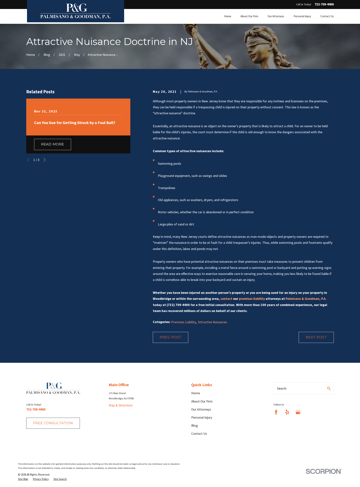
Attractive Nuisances (212, 322)
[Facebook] (276, 412)
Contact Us (199, 433)
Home (195, 393)
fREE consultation (53, 423)
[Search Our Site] (329, 388)
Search (281, 388)
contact (226, 298)
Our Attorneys (201, 409)
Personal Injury (201, 417)
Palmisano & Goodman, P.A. (306, 298)
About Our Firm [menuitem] (249, 16)
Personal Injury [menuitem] (302, 16)
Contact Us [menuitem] (327, 16)
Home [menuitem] (227, 16)
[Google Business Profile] (298, 412)
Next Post (316, 337)
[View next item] (44, 160)
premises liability (252, 298)
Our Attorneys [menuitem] (276, 16)
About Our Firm (202, 401)
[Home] (75, 11)
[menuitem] (23, 479)
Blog (194, 425)
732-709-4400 (324, 4)
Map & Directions (121, 405)
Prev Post (170, 337)
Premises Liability (183, 322)
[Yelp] (287, 412)
